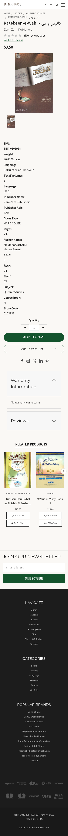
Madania (34, 614)
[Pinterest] (47, 361)
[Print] (28, 361)
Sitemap (34, 644)
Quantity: (34, 320)
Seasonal (34, 680)
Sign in (28, 639)
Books (34, 665)
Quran (34, 609)
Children (34, 619)
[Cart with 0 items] (56, 4)
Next (63, 471)
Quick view (18, 515)
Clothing (34, 670)
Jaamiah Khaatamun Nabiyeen (34, 750)
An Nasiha (34, 624)
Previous (4, 471)
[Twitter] (34, 361)
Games (34, 685)
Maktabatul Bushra (34, 721)
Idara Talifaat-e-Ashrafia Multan (34, 741)
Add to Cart (18, 523)
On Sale (34, 690)
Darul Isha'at (34, 711)
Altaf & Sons (34, 726)
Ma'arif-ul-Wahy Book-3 (50, 501)
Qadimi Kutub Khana (34, 746)
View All (34, 760)
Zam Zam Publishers (34, 716)
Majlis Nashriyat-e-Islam (34, 731)
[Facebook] (22, 361)
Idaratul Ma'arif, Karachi (34, 755)
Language (34, 675)
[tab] (34, 383)
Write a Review (13, 40)
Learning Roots (34, 629)
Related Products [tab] (31, 444)
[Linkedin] (41, 361)
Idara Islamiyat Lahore (34, 736)
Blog (34, 634)
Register (39, 639)
